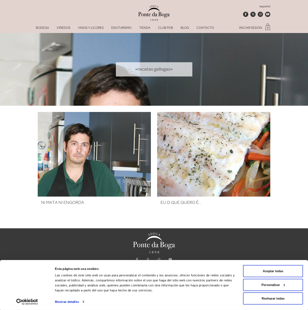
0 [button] (268, 27)
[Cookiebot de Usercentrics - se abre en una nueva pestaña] (27, 302)
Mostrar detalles (67, 302)
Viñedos (63, 28)
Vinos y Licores (91, 28)
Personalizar (270, 284)
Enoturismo (121, 28)
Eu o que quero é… (180, 202)
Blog (185, 28)
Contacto (205, 28)
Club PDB (165, 28)
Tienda (144, 28)
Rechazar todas (273, 298)
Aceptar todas (273, 271)
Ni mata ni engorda (62, 202)
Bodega (42, 28)
